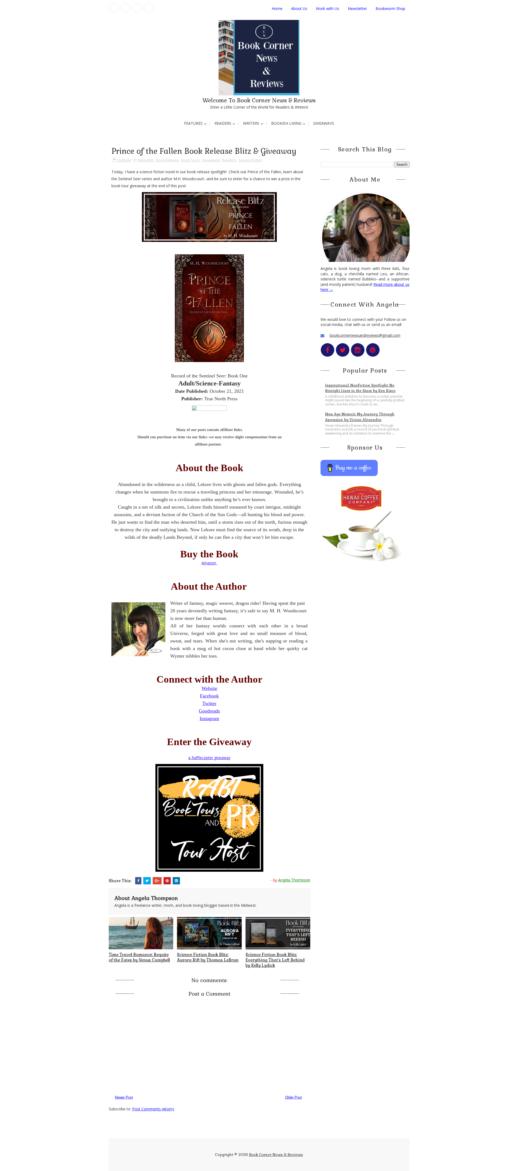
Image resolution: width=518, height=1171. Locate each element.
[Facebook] (114, 8)
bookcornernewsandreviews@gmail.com (365, 335)
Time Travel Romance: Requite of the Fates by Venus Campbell (139, 957)
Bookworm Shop (390, 8)
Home (277, 8)
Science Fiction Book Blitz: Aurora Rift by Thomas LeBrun (207, 957)
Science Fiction (250, 160)
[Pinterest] (149, 8)
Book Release (167, 160)
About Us (299, 8)
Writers (251, 123)
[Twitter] (125, 8)
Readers (222, 123)
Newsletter (357, 8)
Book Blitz (146, 160)
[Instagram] (137, 8)
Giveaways (323, 123)
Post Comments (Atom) (153, 1108)
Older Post (293, 1097)
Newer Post (124, 1097)
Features (193, 123)
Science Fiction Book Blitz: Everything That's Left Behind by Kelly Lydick (275, 960)
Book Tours (190, 160)
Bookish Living (286, 123)
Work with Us (327, 8)
